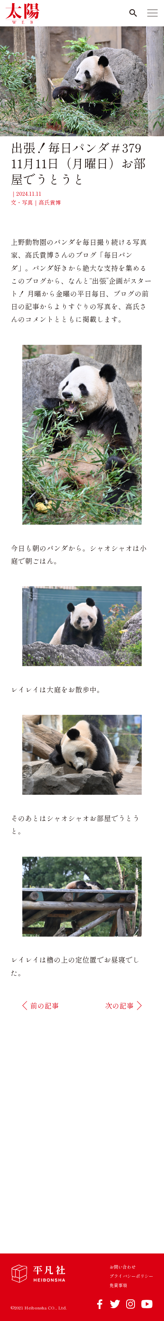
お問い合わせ (122, 1267)
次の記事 (119, 1005)
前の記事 (44, 1005)
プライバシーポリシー (131, 1276)
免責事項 (118, 1285)
